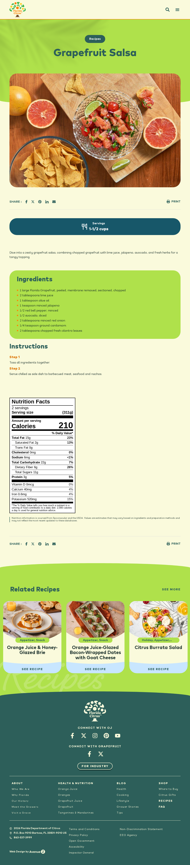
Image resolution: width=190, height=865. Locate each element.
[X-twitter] (83, 735)
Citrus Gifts (167, 795)
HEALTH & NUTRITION (75, 783)
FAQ (162, 807)
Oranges (64, 795)
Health (121, 789)
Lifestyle (123, 801)
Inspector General (81, 852)
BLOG (121, 783)
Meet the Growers (25, 807)
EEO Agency (128, 835)
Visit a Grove (21, 813)
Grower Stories (128, 807)
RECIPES (166, 801)
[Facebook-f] (72, 735)
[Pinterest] (106, 735)
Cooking (123, 795)
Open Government (81, 841)
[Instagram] (95, 735)
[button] (167, 9)
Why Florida (20, 795)
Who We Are (21, 789)
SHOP (163, 783)
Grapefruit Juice (70, 801)
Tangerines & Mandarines (76, 813)
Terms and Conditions (84, 829)
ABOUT (17, 783)
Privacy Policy (78, 835)
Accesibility (76, 847)
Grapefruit (65, 807)
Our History (20, 801)
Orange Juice (68, 789)
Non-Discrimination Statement (141, 829)
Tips (120, 813)
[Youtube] (117, 735)
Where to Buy (168, 789)
